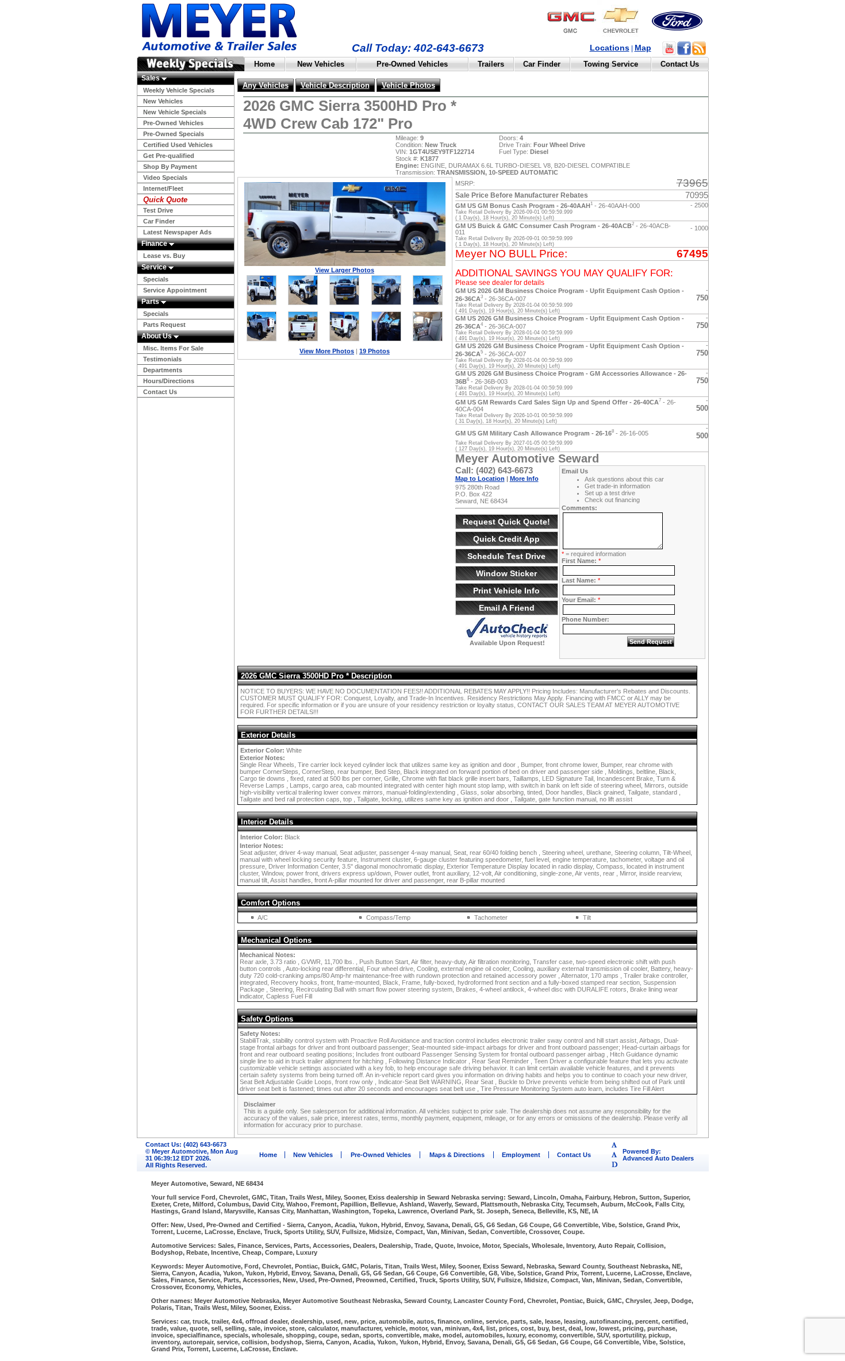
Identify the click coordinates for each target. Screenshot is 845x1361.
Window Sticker (506, 573)
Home (264, 64)
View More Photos (326, 351)
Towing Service (610, 64)
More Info (524, 478)
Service (154, 267)
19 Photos (374, 351)
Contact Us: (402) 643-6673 (185, 1144)
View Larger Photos (344, 270)
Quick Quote (165, 199)
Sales (151, 78)
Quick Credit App (506, 538)
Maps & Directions (457, 1154)
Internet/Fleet (163, 188)
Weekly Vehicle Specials (178, 90)
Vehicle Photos (408, 85)
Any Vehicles (266, 85)
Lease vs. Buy (164, 255)
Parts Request (164, 324)
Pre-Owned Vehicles (412, 64)
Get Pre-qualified (168, 155)
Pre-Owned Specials (173, 133)
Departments (162, 370)
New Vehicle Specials (174, 112)
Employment (521, 1154)
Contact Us (679, 64)
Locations (609, 47)
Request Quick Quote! (506, 521)
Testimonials (162, 359)
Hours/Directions (168, 380)
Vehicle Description (335, 85)
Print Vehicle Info (506, 590)
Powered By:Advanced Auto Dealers (658, 1155)
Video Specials (165, 177)
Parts (151, 302)
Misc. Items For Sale (173, 348)
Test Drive (158, 210)
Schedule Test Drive (506, 556)
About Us (157, 336)
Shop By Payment (170, 166)
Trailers (491, 64)
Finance (155, 244)
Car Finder (541, 64)
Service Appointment (175, 290)
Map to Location (480, 478)
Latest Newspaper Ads (177, 232)
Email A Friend (507, 607)
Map (643, 47)
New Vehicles (320, 64)
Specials (155, 279)
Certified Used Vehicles (178, 144)
